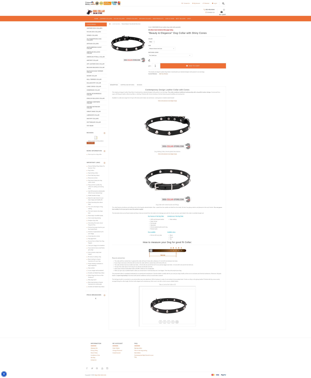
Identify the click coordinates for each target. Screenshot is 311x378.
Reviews (139, 84)
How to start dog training (94, 218)
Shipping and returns (127, 84)
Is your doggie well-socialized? (96, 270)
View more (90, 142)
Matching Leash (153, 52)
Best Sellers (137, 352)
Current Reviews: (152, 73)
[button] (223, 3)
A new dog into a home (94, 236)
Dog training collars (93, 173)
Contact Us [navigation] (187, 3)
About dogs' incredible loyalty (95, 215)
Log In (215, 3)
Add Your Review (163, 73)
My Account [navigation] (197, 3)
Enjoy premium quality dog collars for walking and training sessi (96, 186)
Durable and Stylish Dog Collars (96, 273)
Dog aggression (92, 238)
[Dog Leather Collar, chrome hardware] (167, 179)
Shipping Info (94, 348)
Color (150, 38)
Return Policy (94, 352)
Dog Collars (91, 170)
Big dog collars (138, 348)
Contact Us (211, 12)
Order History (116, 348)
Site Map (93, 357)
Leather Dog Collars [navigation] (116, 23)
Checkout (206, 3)
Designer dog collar (93, 220)
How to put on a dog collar (95, 154)
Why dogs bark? (92, 279)
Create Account (116, 352)
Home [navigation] (110, 24)
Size (149, 45)
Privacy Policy (94, 350)
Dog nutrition (91, 268)
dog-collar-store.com (100, 375)
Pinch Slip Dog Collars (93, 175)
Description (114, 84)
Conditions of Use (95, 355)
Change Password (117, 350)
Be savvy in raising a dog (94, 256)
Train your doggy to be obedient (96, 245)
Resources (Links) (92, 178)
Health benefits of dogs (94, 195)
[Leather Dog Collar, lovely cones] (167, 125)
